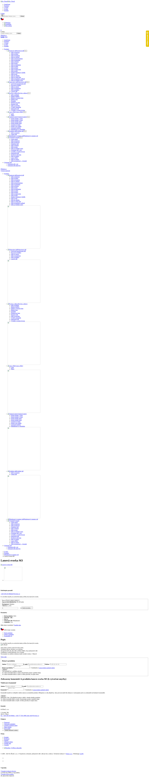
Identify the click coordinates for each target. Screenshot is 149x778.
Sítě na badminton (16, 65)
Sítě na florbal (15, 62)
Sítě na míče (14, 71)
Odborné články (8, 742)
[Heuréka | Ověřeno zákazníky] (13, 748)
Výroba (6, 7)
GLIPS (81, 753)
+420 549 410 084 (6, 594)
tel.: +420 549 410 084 (7, 715)
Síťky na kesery (15, 133)
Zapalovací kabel (15, 125)
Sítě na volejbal (15, 57)
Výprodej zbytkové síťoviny (8, 771)
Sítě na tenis (14, 63)
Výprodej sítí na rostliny (7, 774)
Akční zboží (14, 139)
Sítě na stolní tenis (16, 69)
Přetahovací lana (15, 102)
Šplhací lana (14, 99)
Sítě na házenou (15, 52)
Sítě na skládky (15, 90)
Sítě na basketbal (15, 60)
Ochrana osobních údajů (10, 725)
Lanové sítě (14, 91)
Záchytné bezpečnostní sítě (18, 83)
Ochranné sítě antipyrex (14, 165)
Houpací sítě (14, 104)
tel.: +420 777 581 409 (19, 715)
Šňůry (12, 115)
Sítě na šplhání (15, 95)
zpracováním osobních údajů (47, 668)
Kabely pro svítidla (16, 126)
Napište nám (17, 625)
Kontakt (6, 10)
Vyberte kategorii (5, 170)
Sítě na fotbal (14, 54)
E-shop (6, 9)
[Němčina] (8, 22)
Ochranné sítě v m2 (16, 150)
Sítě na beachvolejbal (17, 58)
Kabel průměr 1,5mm (17, 118)
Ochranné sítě (8, 162)
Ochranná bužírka (16, 128)
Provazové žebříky (16, 85)
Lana (12, 113)
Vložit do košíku (26, 608)
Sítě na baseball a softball (18, 79)
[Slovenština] (8, 26)
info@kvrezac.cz (15, 594)
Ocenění (6, 745)
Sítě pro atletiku (15, 75)
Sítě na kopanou (15, 55)
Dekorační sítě (15, 109)
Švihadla (13, 101)
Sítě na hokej (14, 68)
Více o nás (3, 657)
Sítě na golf (14, 74)
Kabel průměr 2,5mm (17, 120)
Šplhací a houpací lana (17, 98)
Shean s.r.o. (69, 753)
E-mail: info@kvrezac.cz (32, 715)
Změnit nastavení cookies (11, 730)
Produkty (6, 6)
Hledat (22, 16)
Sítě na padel (14, 66)
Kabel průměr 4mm (16, 121)
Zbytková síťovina (16, 154)
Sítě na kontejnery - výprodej (19, 161)
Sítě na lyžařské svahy (17, 80)
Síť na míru (7, 728)
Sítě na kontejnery (16, 88)
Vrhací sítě (14, 134)
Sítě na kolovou (15, 142)
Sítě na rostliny (15, 156)
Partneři (6, 740)
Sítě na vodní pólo (16, 77)
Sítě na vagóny (15, 159)
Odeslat (5, 669)
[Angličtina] (8, 24)
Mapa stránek (7, 727)
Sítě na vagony (15, 87)
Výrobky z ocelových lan (18, 110)
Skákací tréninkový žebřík (18, 72)
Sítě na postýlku (15, 105)
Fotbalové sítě (15, 144)
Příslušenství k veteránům (18, 129)
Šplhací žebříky (15, 96)
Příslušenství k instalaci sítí (11, 554)
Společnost (7, 4)
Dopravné (7, 722)
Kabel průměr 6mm (16, 123)
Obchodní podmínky (9, 724)
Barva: (4, 600)
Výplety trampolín (16, 107)
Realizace (6, 739)
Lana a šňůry (14, 158)
